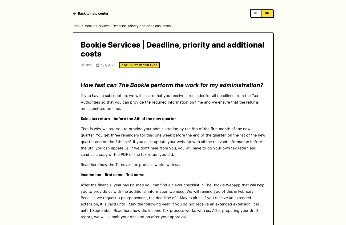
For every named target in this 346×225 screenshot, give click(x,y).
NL (256, 13)
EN (267, 13)
